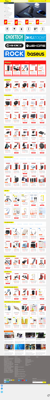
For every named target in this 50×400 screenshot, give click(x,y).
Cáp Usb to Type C (15, 192)
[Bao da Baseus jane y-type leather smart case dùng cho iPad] (33, 323)
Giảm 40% (15, 70)
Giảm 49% (32, 169)
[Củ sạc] (14, 29)
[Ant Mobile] (14, 45)
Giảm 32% (24, 70)
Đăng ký (44, 382)
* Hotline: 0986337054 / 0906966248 (9, 366)
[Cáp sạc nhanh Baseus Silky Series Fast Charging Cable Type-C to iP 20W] (8, 213)
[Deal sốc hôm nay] (8, 62)
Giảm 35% (41, 87)
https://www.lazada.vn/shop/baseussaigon (20, 371)
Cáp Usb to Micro (21, 192)
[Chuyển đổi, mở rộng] (42, 29)
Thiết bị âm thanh (21, 31)
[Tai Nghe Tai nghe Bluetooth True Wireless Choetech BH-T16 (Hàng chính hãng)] (16, 246)
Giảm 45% (7, 279)
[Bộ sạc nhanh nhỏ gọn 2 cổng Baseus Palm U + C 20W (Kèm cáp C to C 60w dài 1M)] (41, 70)
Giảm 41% (24, 182)
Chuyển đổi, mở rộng (42, 31)
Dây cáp (7, 31)
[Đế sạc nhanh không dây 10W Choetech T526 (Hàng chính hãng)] (42, 148)
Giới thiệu (26, 358)
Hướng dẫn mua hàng (28, 359)
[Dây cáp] (7, 29)
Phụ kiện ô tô (28, 31)
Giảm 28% (7, 70)
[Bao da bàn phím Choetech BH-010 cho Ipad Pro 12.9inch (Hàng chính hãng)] (42, 310)
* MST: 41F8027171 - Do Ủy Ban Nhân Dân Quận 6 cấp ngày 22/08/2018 (8, 372)
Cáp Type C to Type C (35, 192)
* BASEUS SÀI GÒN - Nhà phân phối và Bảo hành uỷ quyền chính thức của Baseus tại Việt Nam (9, 359)
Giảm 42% (24, 118)
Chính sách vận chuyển (17, 359)
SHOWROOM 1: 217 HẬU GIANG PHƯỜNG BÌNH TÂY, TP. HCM (8, 361)
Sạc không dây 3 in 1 (32, 127)
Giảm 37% (24, 87)
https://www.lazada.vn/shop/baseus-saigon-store (19, 367)
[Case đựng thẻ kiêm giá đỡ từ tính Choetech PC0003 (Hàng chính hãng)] (25, 310)
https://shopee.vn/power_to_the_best (19, 369)
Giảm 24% (7, 169)
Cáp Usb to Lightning (9, 192)
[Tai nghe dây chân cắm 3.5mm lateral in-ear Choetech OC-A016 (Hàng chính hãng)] (8, 246)
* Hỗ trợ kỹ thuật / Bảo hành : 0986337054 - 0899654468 (7, 368)
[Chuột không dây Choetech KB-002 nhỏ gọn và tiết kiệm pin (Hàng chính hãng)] (34, 294)
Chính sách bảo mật (17, 358)
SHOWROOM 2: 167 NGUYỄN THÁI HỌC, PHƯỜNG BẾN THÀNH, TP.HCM (8, 363)
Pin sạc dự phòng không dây (8, 160)
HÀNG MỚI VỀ (7, 79)
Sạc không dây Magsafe (19, 127)
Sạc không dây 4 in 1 (39, 127)
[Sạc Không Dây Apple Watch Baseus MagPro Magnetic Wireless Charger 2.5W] (42, 135)
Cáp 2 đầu (40, 192)
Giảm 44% (15, 234)
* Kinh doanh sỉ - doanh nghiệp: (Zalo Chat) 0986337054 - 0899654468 (8, 370)
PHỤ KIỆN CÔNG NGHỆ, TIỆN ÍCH (11, 287)
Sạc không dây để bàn (26, 127)
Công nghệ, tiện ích (35, 31)
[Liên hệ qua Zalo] (2, 388)
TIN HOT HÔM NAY (8, 331)
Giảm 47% (32, 234)
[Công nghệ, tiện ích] (35, 29)
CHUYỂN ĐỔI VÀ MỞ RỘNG (10, 256)
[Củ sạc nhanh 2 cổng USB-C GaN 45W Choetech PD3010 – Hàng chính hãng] (42, 105)
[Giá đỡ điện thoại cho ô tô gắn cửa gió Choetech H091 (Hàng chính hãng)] (16, 278)
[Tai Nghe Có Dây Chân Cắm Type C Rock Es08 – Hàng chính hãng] (42, 234)
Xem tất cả (44, 127)
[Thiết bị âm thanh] (21, 29)
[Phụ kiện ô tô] (28, 29)
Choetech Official (27, 362)
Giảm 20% (24, 234)
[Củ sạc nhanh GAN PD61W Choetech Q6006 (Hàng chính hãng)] (8, 105)
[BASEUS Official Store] (30, 10)
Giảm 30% (32, 87)
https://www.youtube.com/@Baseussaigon (20, 376)
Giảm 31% (41, 182)
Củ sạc (14, 31)
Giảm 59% (15, 247)
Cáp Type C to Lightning (28, 192)
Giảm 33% (15, 118)
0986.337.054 (32, 1)
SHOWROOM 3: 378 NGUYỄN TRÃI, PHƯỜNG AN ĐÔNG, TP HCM (8, 365)
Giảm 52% (7, 247)
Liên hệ (26, 363)
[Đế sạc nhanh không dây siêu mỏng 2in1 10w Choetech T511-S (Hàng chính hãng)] (33, 148)
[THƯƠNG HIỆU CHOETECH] (14, 37)
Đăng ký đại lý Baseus (28, 364)
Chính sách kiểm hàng (17, 362)
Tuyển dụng (26, 365)
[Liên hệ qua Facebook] (2, 385)
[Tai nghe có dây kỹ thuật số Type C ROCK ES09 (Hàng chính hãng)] (16, 234)
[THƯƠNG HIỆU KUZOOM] (35, 37)
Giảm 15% (24, 169)
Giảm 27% (40, 70)
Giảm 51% (41, 118)
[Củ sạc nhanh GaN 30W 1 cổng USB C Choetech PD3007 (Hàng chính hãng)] (33, 105)
